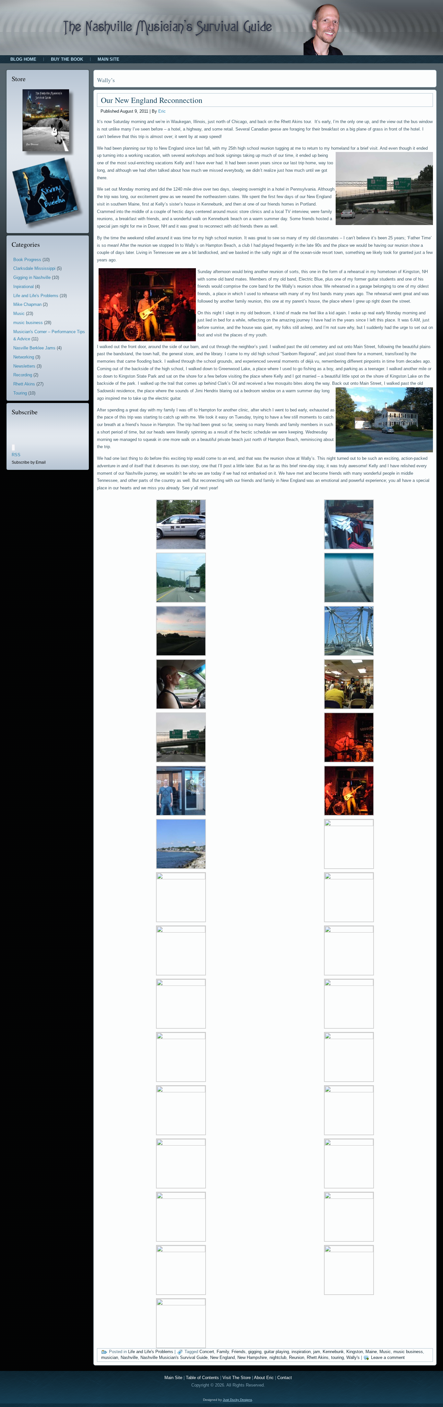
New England (222, 1357)
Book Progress (27, 259)
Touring (20, 393)
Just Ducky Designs (237, 1399)
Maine (371, 1351)
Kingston (354, 1351)
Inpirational (23, 286)
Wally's (353, 1357)
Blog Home (23, 59)
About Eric (264, 1377)
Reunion (296, 1357)
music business (28, 322)
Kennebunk (333, 1351)
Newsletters (24, 366)
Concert (206, 1351)
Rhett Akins (24, 384)
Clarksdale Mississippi (34, 268)
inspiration (301, 1351)
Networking (23, 357)
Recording (22, 374)
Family (223, 1351)
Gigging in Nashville (32, 277)
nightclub (277, 1357)
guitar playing (276, 1351)
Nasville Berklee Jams (34, 347)
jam (316, 1351)
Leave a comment (388, 1357)
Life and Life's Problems (35, 295)
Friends (238, 1351)
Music (19, 313)
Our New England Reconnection (151, 100)
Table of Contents (202, 1377)
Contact (284, 1377)
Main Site (108, 59)
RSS (16, 454)
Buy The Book (67, 59)
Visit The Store (236, 1377)
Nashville (129, 1357)
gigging (254, 1351)
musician (109, 1357)
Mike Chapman (27, 304)
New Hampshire (252, 1357)
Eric (162, 111)
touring (337, 1357)
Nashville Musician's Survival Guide (174, 1357)
